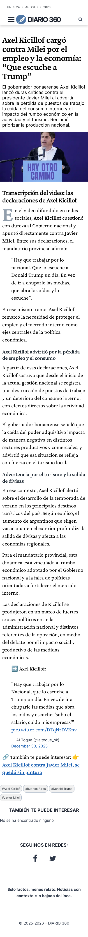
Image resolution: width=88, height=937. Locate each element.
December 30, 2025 (29, 746)
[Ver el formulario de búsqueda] (78, 19)
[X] (52, 858)
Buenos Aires (35, 788)
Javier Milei (11, 797)
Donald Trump (61, 788)
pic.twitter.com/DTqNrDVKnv (44, 729)
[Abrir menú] (11, 19)
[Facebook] (35, 858)
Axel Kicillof (11, 788)
